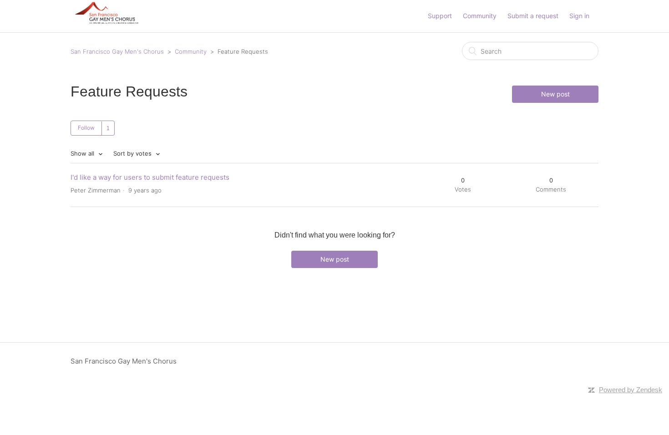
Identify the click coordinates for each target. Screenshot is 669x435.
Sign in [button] (579, 16)
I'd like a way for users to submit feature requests (150, 177)
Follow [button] (86, 127)
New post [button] (555, 94)
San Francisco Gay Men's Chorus (117, 51)
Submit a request (532, 16)
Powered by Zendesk (630, 390)
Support (440, 16)
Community (480, 16)
